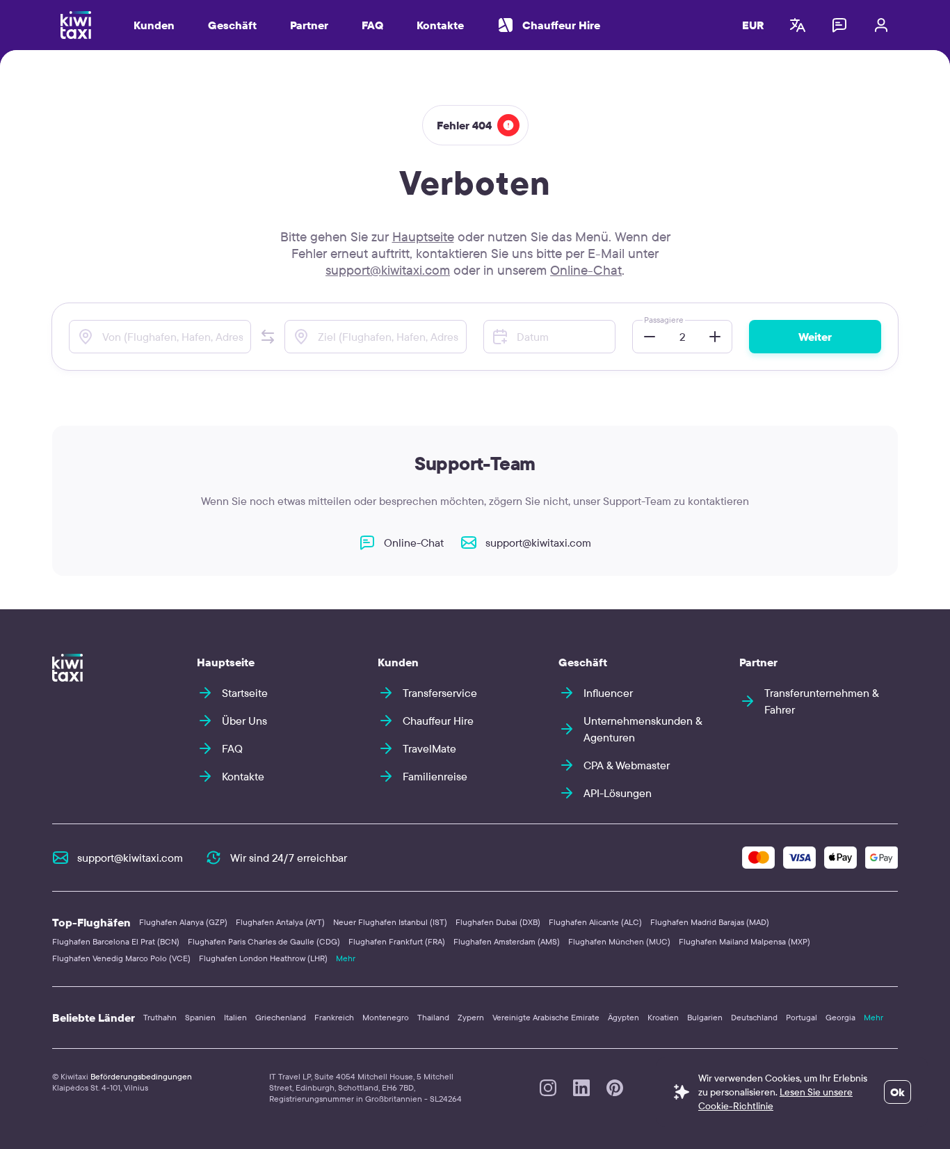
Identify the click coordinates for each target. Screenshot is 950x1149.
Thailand (433, 1017)
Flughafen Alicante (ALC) (595, 922)
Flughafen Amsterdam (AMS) (506, 941)
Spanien (200, 1017)
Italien (235, 1017)
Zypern (471, 1017)
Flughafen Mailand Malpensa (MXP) (744, 941)
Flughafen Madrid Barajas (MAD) (709, 922)
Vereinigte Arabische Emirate (545, 1017)
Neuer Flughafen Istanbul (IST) (390, 922)
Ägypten (623, 1017)
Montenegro (385, 1017)
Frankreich (334, 1017)
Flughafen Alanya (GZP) (183, 922)
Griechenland (280, 1017)
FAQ (372, 25)
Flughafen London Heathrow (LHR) (263, 958)
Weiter (815, 337)
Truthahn (160, 1017)
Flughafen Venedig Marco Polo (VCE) (121, 958)
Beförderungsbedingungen (141, 1076)
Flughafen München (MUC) (619, 941)
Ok (897, 1092)
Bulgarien (705, 1017)
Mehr (345, 958)
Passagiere (664, 319)
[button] (267, 336)
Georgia (840, 1017)
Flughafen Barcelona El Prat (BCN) (115, 941)
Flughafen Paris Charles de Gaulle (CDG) (264, 941)
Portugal (801, 1017)
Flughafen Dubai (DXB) (498, 922)
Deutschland (754, 1017)
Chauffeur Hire (561, 25)
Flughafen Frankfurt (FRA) (396, 941)
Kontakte (440, 25)
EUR (753, 25)
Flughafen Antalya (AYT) (280, 922)
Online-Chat (586, 270)
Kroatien (663, 1017)
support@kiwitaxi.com (387, 270)
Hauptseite (423, 236)
